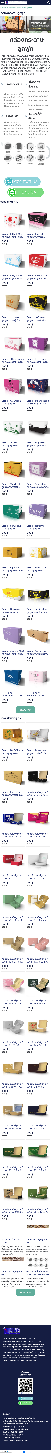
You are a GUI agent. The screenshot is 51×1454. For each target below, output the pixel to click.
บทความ (12, 7)
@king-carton (14, 1437)
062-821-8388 (17, 1432)
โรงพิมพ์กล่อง (29, 1349)
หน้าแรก (3, 7)
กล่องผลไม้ (16, 1357)
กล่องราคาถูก (40, 1352)
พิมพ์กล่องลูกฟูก (12, 1355)
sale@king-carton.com (19, 1440)
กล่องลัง (30, 1352)
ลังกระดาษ (23, 1352)
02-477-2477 (25, 1434)
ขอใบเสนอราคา (25, 1374)
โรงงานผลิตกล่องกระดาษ (12, 1341)
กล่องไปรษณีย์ (39, 1355)
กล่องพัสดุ (7, 1357)
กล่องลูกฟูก (40, 1349)
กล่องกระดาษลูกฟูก (10, 1352)
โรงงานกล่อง (19, 1349)
